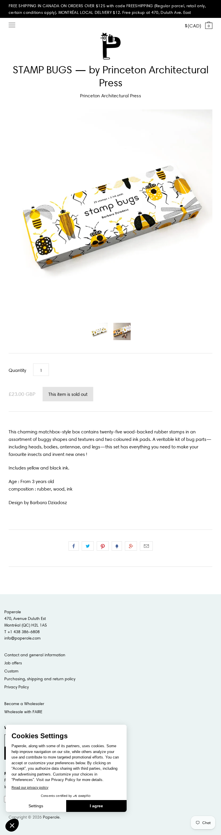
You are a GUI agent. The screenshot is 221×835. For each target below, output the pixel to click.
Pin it (103, 546)
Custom (11, 671)
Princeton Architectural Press (110, 95)
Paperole (51, 817)
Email (146, 546)
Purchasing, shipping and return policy (39, 678)
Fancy (117, 546)
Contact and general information (34, 654)
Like (73, 546)
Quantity (17, 370)
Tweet (88, 546)
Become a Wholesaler (24, 703)
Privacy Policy (16, 686)
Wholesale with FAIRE (23, 711)
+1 (131, 546)
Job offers (13, 663)
